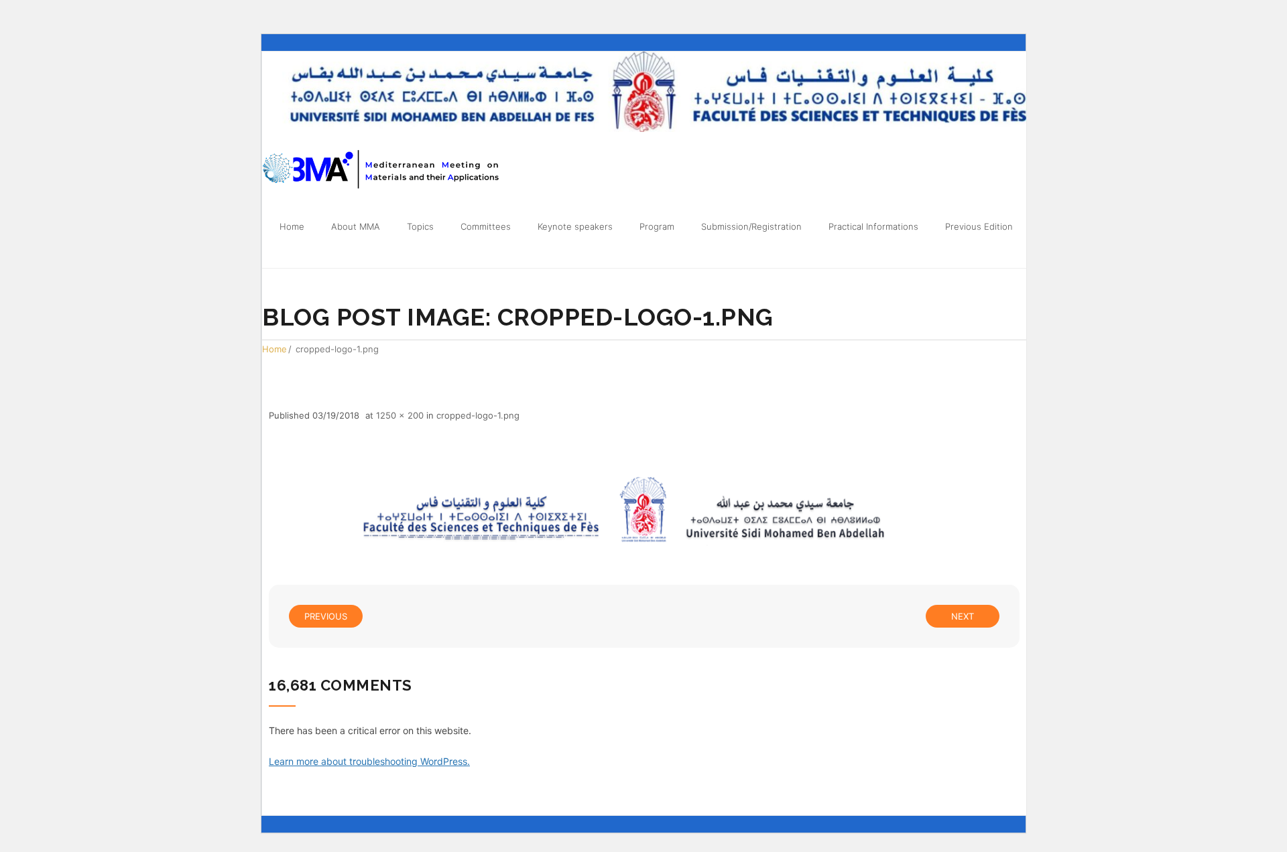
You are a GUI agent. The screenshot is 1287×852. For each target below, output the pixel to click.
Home (274, 349)
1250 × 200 (400, 415)
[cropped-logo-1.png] (644, 511)
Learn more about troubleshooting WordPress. (369, 761)
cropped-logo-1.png (477, 415)
